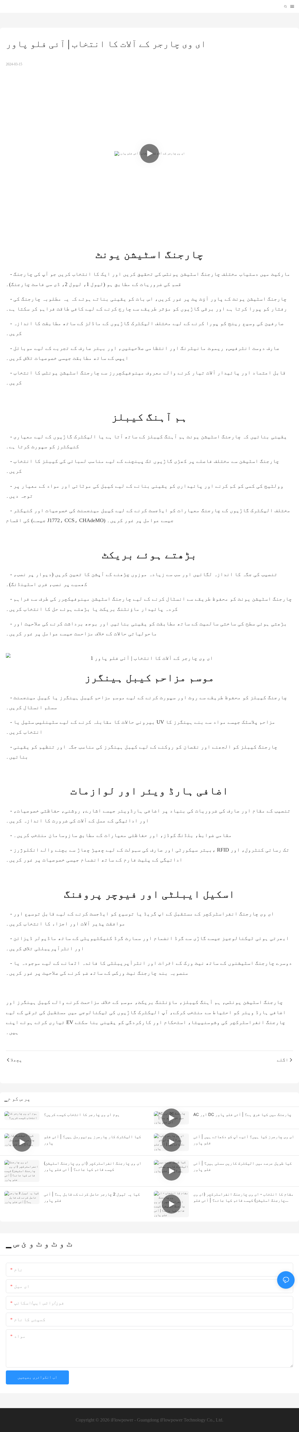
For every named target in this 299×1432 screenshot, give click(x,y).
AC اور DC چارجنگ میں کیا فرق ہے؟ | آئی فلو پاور (242, 1114)
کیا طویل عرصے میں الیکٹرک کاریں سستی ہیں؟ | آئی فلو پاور (242, 1166)
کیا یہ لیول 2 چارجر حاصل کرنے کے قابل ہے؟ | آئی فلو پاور (92, 1197)
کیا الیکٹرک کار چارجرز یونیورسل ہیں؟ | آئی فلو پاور (92, 1139)
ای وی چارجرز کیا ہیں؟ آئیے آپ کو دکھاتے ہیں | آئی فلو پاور (243, 1139)
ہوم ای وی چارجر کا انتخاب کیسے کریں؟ (82, 1114)
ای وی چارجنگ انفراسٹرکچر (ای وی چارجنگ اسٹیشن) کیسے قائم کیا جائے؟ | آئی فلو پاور (92, 1166)
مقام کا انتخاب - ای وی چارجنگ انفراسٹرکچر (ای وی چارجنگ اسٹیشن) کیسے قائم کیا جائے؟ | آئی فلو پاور (243, 1197)
